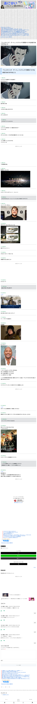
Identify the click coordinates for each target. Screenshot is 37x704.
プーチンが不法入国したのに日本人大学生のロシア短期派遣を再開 (12, 536)
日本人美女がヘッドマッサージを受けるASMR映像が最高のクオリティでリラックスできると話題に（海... (15, 33)
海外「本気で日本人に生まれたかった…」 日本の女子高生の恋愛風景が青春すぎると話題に (13, 32)
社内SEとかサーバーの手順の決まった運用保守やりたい (10, 537)
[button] (18, 558)
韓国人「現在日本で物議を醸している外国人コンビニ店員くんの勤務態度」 (12, 677)
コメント (3, 649)
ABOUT (18, 699)
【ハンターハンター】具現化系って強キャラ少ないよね (10, 532)
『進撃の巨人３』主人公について (7, 533)
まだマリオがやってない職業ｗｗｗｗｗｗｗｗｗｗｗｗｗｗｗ (10, 673)
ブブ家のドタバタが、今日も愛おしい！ (5, 27)
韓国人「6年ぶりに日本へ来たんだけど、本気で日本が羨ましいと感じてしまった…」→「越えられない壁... (15, 34)
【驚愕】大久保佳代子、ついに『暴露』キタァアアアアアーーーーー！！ (11, 674)
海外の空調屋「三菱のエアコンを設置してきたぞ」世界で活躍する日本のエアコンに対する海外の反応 (15, 675)
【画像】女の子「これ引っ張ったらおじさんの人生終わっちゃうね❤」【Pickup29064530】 (14, 672)
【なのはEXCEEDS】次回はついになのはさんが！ (9, 531)
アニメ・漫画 (3, 546)
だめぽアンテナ (6, 694)
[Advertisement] (18, 17)
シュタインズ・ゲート (5, 548)
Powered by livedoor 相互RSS (6, 36)
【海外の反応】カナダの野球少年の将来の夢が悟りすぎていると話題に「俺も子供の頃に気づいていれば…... (16, 678)
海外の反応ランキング (18, 502)
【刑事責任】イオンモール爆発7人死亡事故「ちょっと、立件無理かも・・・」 (12, 670)
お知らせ (18, 700)
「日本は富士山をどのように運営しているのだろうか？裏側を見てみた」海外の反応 (14, 535)
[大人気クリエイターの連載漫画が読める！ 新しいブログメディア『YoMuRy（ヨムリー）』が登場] (6, 540)
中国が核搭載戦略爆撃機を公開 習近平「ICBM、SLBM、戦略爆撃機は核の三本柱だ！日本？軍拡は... (14, 31)
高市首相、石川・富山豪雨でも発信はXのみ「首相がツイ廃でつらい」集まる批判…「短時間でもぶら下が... (15, 29)
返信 (35, 613)
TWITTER (30, 699)
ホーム (6, 699)
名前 (2, 660)
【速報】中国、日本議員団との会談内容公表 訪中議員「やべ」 (10, 671)
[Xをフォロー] (18, 564)
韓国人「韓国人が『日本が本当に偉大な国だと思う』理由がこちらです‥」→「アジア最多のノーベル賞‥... (15, 35)
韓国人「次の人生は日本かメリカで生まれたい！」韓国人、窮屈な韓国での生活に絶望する (13, 30)
